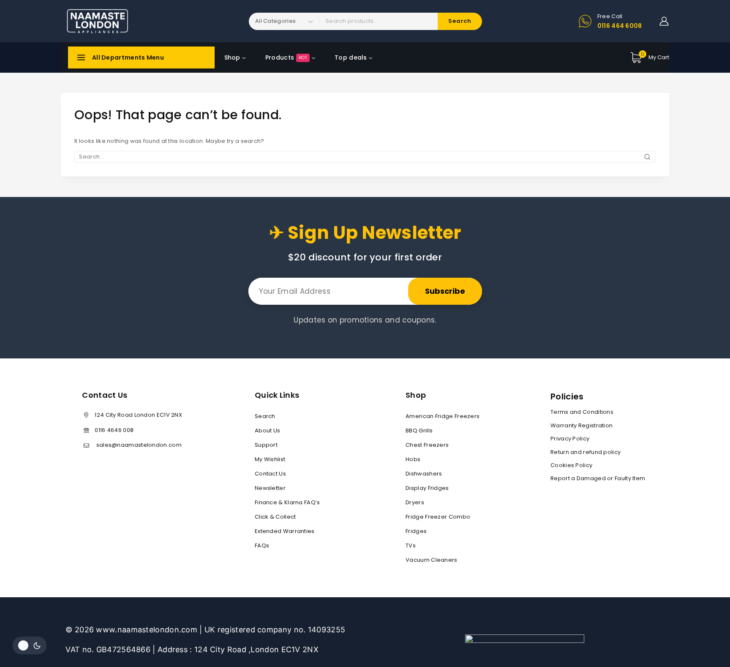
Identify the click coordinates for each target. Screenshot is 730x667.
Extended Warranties (285, 531)
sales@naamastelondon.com (138, 445)
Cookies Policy (571, 465)
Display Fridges (427, 488)
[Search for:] (365, 157)
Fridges (416, 531)
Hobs (413, 459)
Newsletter (270, 488)
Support (266, 445)
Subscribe (445, 291)
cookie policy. (670, 621)
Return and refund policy (585, 452)
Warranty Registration (581, 425)
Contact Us (270, 474)
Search (265, 416)
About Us (267, 430)
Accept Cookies (611, 638)
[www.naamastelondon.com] (97, 21)
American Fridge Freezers (442, 416)
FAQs (262, 545)
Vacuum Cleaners (432, 560)
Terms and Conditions (581, 412)
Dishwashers (424, 474)
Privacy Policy (569, 439)
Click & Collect (275, 517)
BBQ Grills (419, 430)
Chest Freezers (427, 445)
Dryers (415, 502)
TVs (411, 545)
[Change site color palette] (29, 645)
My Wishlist (270, 459)
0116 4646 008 (114, 430)
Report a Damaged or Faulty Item (597, 478)
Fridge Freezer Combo (438, 517)
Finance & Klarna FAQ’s (287, 502)
